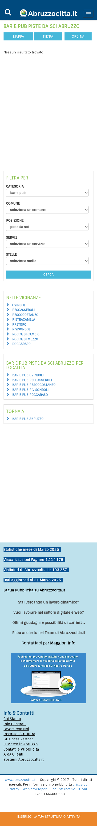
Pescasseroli (23, 310)
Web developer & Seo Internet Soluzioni (55, 789)
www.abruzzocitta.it (20, 780)
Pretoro (19, 325)
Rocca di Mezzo (25, 339)
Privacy (13, 789)
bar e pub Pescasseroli (32, 380)
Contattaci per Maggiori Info (48, 643)
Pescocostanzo (25, 315)
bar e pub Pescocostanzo (34, 385)
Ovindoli (19, 305)
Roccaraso (21, 344)
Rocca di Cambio (26, 334)
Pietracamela (23, 320)
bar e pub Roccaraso (30, 395)
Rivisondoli (21, 329)
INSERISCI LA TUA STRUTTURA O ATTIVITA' (49, 816)
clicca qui (81, 784)
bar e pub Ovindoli (28, 375)
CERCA (48, 274)
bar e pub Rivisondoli (30, 390)
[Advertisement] (48, 105)
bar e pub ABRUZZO (28, 419)
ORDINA (78, 36)
